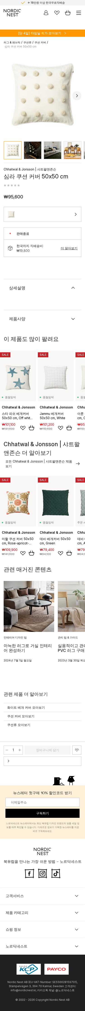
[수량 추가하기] (20, 750)
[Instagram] (42, 873)
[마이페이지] (46, 12)
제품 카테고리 (17, 912)
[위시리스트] (56, 12)
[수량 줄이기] (7, 750)
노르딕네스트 (16, 946)
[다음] (76, 95)
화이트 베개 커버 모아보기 (26, 707)
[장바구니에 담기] (31, 427)
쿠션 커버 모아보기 (20, 716)
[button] (12, 185)
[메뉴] (78, 12)
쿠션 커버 (40, 42)
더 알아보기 (69, 248)
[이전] (8, 95)
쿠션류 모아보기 (18, 725)
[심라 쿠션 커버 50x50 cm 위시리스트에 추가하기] (76, 750)
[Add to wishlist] (23, 428)
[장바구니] (67, 12)
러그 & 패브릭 (12, 42)
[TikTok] (55, 873)
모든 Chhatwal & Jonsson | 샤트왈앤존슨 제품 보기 (38, 463)
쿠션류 (27, 42)
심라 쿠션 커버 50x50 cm (20, 46)
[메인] (12, 12)
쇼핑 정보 (13, 929)
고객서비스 (15, 895)
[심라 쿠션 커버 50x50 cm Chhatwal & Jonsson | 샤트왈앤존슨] (42, 95)
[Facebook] (29, 873)
